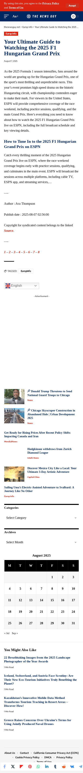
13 (30, 600)
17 (73, 600)
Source (8, 230)
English (16, 285)
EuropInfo (26, 271)
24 (73, 611)
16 (62, 600)
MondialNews (10, 441)
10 (73, 588)
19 (20, 611)
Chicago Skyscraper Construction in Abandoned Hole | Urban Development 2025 (51, 414)
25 (9, 623)
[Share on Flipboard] (21, 766)
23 (62, 611)
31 (73, 623)
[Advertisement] (41, 340)
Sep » (15, 633)
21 (41, 611)
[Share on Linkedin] (47, 766)
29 (52, 623)
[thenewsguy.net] (42, 16)
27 (30, 623)
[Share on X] (13, 766)
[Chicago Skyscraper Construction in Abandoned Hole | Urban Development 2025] (14, 415)
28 (41, 623)
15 (52, 600)
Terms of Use (16, 7)
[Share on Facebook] (4, 766)
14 (41, 600)
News (30, 400)
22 (52, 611)
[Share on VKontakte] (72, 766)
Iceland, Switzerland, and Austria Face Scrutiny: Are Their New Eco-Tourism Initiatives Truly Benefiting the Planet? (40, 679)
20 (30, 611)
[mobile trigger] (7, 16)
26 (20, 623)
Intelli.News (33, 458)
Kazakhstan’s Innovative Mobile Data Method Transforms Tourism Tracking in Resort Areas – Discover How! (36, 701)
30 (62, 623)
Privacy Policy (50, 3)
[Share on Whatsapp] (38, 766)
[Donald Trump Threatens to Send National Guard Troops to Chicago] (14, 396)
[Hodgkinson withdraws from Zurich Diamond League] (14, 455)
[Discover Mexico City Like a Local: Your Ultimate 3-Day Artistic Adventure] (14, 474)
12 (20, 600)
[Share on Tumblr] (55, 766)
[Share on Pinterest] (30, 766)
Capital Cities (33, 477)
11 (9, 600)
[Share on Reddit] (63, 766)
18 (9, 611)
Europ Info (11, 33)
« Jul (6, 633)
